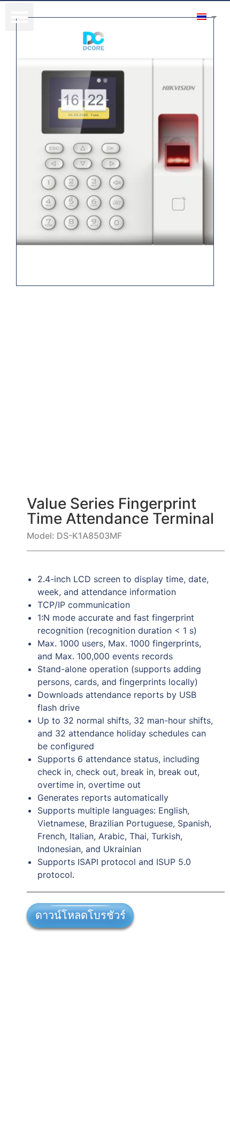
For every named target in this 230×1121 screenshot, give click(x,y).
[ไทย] (201, 16)
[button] (19, 17)
